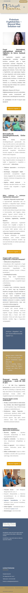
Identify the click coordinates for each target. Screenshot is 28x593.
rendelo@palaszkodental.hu (12, 581)
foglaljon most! (14, 508)
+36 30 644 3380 (7, 1)
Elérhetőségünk (23, 1)
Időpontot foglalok (13, 108)
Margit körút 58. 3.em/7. (10, 576)
